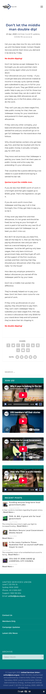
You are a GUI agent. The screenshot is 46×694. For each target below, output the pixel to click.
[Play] (5, 404)
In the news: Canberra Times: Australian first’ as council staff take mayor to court (26, 544)
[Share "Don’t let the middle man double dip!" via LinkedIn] (32, 345)
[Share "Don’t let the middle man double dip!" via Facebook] (8, 345)
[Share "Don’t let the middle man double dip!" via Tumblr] (23, 345)
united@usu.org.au (16, 596)
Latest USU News (10, 633)
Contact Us (7, 615)
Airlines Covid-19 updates (29, 34)
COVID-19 (18, 37)
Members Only (8, 621)
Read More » (8, 512)
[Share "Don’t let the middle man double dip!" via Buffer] (37, 345)
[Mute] (36, 404)
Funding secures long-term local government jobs (24, 503)
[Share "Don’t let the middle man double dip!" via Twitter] (13, 345)
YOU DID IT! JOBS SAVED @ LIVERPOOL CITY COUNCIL (22, 560)
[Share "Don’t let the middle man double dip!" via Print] (28, 350)
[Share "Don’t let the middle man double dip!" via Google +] (18, 345)
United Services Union (30, 672)
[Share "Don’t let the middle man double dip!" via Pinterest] (28, 345)
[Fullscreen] (40, 404)
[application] (23, 395)
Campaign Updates (11, 627)
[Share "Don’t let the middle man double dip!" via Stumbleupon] (18, 350)
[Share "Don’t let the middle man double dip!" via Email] (23, 350)
